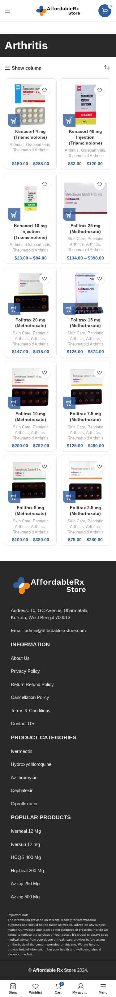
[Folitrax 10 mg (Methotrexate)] (30, 386)
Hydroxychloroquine (31, 764)
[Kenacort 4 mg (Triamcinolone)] (30, 104)
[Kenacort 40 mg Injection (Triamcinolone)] (85, 104)
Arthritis (17, 144)
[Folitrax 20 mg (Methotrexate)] (30, 292)
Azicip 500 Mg (25, 896)
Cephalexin (22, 790)
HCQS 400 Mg (26, 857)
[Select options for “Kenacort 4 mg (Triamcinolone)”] (14, 120)
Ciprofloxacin (24, 803)
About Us (20, 658)
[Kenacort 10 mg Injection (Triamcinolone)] (30, 198)
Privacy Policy (25, 671)
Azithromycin (24, 777)
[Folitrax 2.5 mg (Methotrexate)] (85, 480)
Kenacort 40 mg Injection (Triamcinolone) (85, 137)
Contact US (22, 723)
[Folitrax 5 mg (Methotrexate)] (30, 480)
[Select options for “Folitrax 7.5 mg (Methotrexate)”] (69, 403)
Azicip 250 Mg (25, 883)
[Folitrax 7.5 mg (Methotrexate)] (85, 386)
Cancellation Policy (30, 697)
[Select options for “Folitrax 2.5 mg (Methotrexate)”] (69, 497)
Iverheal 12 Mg (26, 831)
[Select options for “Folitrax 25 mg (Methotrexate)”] (69, 214)
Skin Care (76, 238)
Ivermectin (21, 751)
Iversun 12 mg (25, 844)
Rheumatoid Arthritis (30, 150)
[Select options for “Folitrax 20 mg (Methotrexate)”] (14, 309)
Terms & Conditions (30, 710)
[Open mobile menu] (8, 11)
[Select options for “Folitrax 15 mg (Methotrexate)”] (69, 309)
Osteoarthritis (38, 144)
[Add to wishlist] (44, 90)
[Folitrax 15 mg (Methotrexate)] (85, 292)
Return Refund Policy (32, 684)
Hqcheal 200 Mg (27, 870)
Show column (26, 68)
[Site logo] (58, 10)
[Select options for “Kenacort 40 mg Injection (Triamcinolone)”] (69, 120)
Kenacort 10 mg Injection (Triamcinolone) (30, 231)
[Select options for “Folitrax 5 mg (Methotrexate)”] (14, 497)
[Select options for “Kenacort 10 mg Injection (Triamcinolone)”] (14, 214)
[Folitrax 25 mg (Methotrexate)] (85, 198)
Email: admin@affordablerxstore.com (48, 630)
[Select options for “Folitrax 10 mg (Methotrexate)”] (14, 403)
